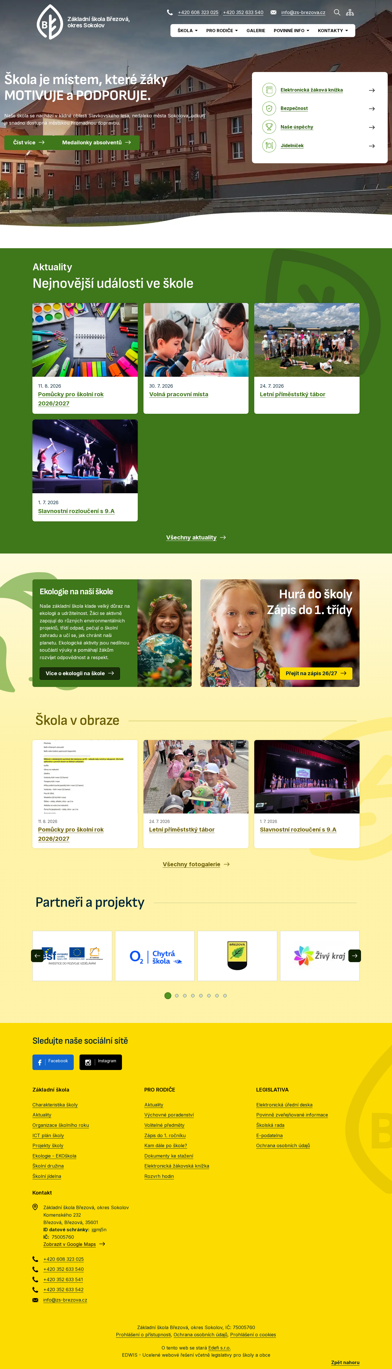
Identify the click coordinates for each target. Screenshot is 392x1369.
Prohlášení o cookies (253, 1334)
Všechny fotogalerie (191, 864)
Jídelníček (292, 145)
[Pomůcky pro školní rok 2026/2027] (85, 794)
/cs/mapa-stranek (350, 12)
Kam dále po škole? (165, 1145)
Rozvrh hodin (159, 1176)
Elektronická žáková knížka (312, 90)
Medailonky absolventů (92, 142)
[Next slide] (354, 955)
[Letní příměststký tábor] (196, 794)
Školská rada (270, 1125)
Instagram (107, 1060)
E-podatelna (269, 1135)
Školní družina (48, 1166)
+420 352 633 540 (243, 12)
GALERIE (256, 30)
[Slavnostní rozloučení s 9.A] (307, 794)
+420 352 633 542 (63, 1289)
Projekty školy (47, 1145)
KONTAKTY (330, 30)
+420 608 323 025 (198, 12)
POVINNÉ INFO (289, 30)
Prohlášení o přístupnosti (143, 1334)
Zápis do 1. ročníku (165, 1135)
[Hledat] (337, 12)
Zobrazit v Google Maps (69, 1244)
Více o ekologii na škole (75, 673)
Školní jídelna (46, 1176)
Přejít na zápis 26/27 (311, 673)
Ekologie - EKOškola (54, 1156)
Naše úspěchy (297, 127)
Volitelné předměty (164, 1125)
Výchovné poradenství (169, 1115)
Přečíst (85, 395)
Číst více (24, 142)
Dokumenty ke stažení (168, 1156)
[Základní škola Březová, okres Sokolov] (50, 22)
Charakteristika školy (55, 1105)
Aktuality (41, 1115)
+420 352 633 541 (63, 1279)
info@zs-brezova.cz (303, 12)
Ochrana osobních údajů (283, 1145)
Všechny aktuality (191, 537)
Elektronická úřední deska (284, 1105)
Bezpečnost (294, 108)
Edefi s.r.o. (219, 1348)
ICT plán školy (48, 1135)
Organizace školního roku (60, 1125)
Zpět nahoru (345, 1362)
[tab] (168, 996)
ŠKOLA (185, 30)
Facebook (58, 1060)
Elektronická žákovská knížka (176, 1166)
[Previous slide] (37, 955)
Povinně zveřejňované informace (292, 1115)
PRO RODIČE (219, 30)
